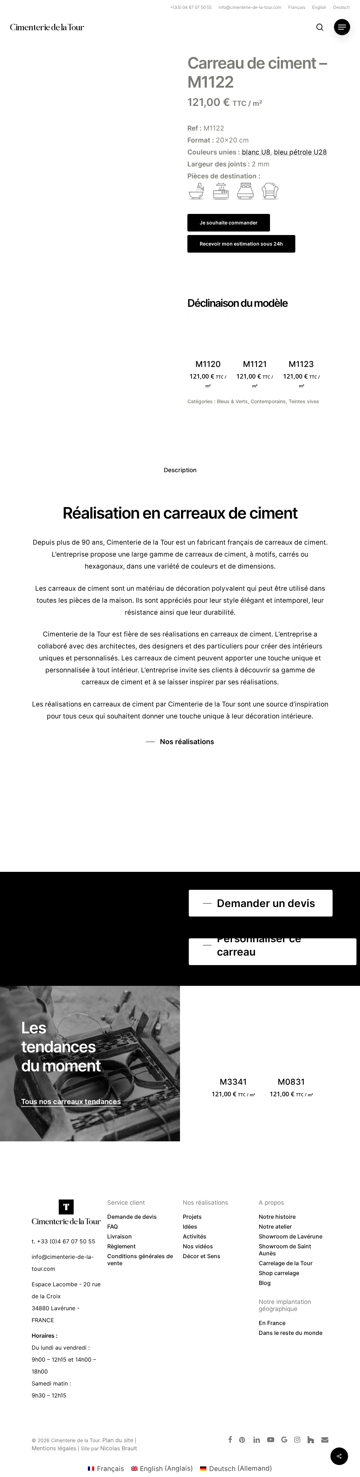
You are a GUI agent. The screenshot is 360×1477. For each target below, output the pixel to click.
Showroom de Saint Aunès (285, 1250)
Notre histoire (277, 1216)
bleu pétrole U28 (300, 152)
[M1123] (301, 338)
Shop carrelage (279, 1272)
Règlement (121, 1246)
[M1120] (208, 338)
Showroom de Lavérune (290, 1236)
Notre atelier (275, 1226)
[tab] (180, 470)
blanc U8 (256, 152)
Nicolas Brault (118, 1448)
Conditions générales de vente (140, 1260)
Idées (190, 1226)
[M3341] (233, 1049)
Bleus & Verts (232, 401)
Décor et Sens (201, 1256)
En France (272, 1322)
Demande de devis (132, 1216)
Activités (194, 1236)
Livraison (119, 1236)
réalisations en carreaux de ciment (99, 704)
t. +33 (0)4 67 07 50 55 (63, 1241)
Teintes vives (304, 401)
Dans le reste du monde (290, 1332)
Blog (265, 1282)
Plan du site (117, 1440)
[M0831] (291, 1049)
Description (180, 470)
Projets (192, 1216)
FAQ (112, 1226)
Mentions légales (54, 1448)
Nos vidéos (198, 1246)
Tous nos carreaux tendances (71, 1101)
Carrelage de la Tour (286, 1263)
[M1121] (255, 338)
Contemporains (268, 401)
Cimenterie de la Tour (47, 27)
